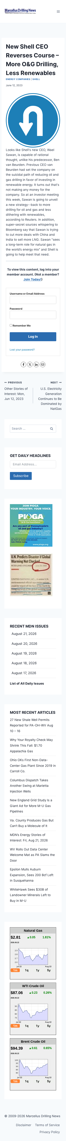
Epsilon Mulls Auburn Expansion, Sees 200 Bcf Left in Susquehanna (31, 874)
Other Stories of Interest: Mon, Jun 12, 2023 (16, 391)
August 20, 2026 (24, 644)
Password (16, 308)
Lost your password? (22, 349)
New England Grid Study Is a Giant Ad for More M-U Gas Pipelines (31, 805)
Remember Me (21, 325)
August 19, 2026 (24, 653)
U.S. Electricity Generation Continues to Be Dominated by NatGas (50, 396)
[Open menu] (58, 11)
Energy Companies (18, 79)
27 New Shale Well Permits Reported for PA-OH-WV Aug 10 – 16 (31, 725)
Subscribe (20, 476)
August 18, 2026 (24, 663)
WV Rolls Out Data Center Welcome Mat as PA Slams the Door (32, 854)
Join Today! (32, 279)
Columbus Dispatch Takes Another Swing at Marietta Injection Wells (29, 785)
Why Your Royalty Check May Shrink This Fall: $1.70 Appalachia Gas (31, 745)
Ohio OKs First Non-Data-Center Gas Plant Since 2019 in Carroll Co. (33, 765)
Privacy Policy (50, 1132)
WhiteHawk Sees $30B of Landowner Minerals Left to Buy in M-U (30, 895)
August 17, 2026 (24, 673)
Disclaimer (23, 1125)
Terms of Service (47, 1125)
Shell (36, 79)
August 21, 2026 (24, 634)
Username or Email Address (27, 293)
